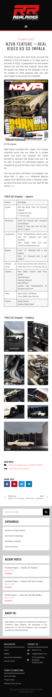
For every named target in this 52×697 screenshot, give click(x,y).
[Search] (46, 512)
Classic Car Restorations (18, 465)
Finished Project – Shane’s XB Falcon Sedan (24, 581)
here (27, 176)
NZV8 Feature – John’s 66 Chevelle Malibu (23, 595)
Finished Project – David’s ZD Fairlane (21, 568)
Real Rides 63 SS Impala (18, 469)
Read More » (9, 573)
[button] (26, 26)
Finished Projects (36, 465)
